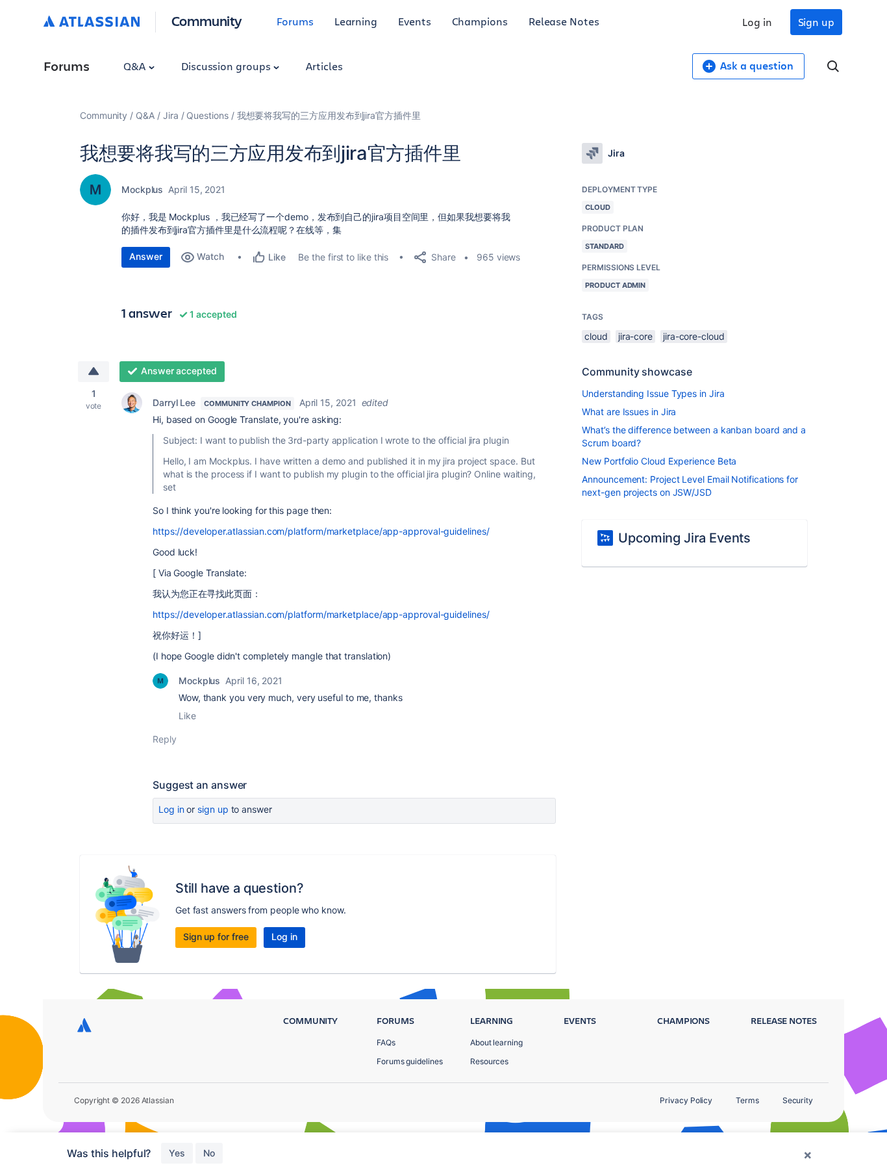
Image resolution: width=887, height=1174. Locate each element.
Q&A (135, 66)
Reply (165, 739)
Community (206, 20)
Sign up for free (216, 936)
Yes (177, 1152)
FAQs (386, 1042)
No (209, 1152)
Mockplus (142, 189)
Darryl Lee (174, 402)
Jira (171, 115)
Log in (757, 22)
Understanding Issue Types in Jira (653, 393)
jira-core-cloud (694, 336)
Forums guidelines (410, 1061)
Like (187, 715)
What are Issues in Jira (629, 411)
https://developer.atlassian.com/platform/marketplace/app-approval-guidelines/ (321, 531)
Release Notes (564, 21)
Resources (489, 1061)
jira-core (635, 336)
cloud (596, 336)
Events (414, 21)
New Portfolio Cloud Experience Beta (659, 460)
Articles (324, 66)
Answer (145, 256)
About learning (496, 1042)
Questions (207, 115)
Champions (480, 21)
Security (797, 1100)
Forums (295, 21)
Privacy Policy (686, 1100)
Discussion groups (227, 66)
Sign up (816, 22)
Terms (747, 1100)
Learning (355, 21)
